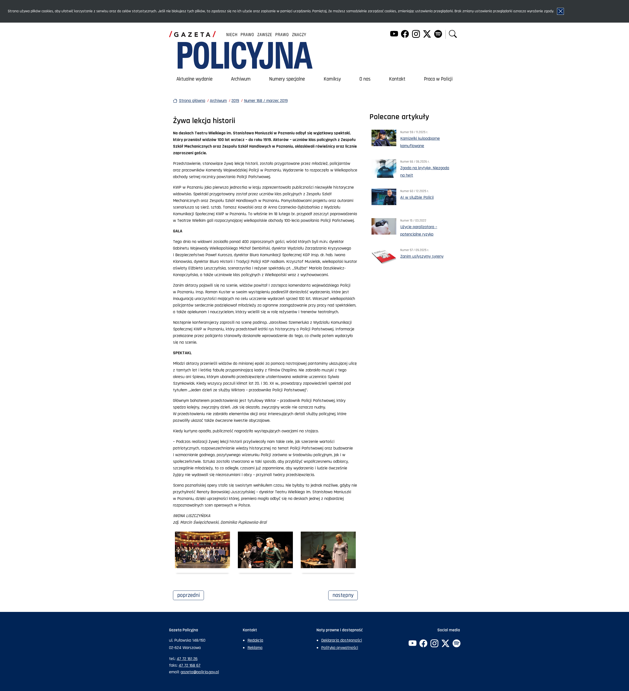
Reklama (254, 647)
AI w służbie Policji (417, 197)
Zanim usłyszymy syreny (421, 256)
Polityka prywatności (339, 647)
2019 (235, 100)
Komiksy (332, 79)
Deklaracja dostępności (341, 640)
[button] (452, 34)
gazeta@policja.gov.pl (200, 672)
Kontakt (397, 79)
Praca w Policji (438, 79)
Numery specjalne (287, 79)
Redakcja (255, 640)
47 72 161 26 (187, 659)
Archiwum (241, 79)
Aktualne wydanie (194, 79)
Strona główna (192, 100)
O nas (365, 79)
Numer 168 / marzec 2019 (266, 100)
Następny (345, 595)
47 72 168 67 (189, 665)
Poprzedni (190, 595)
